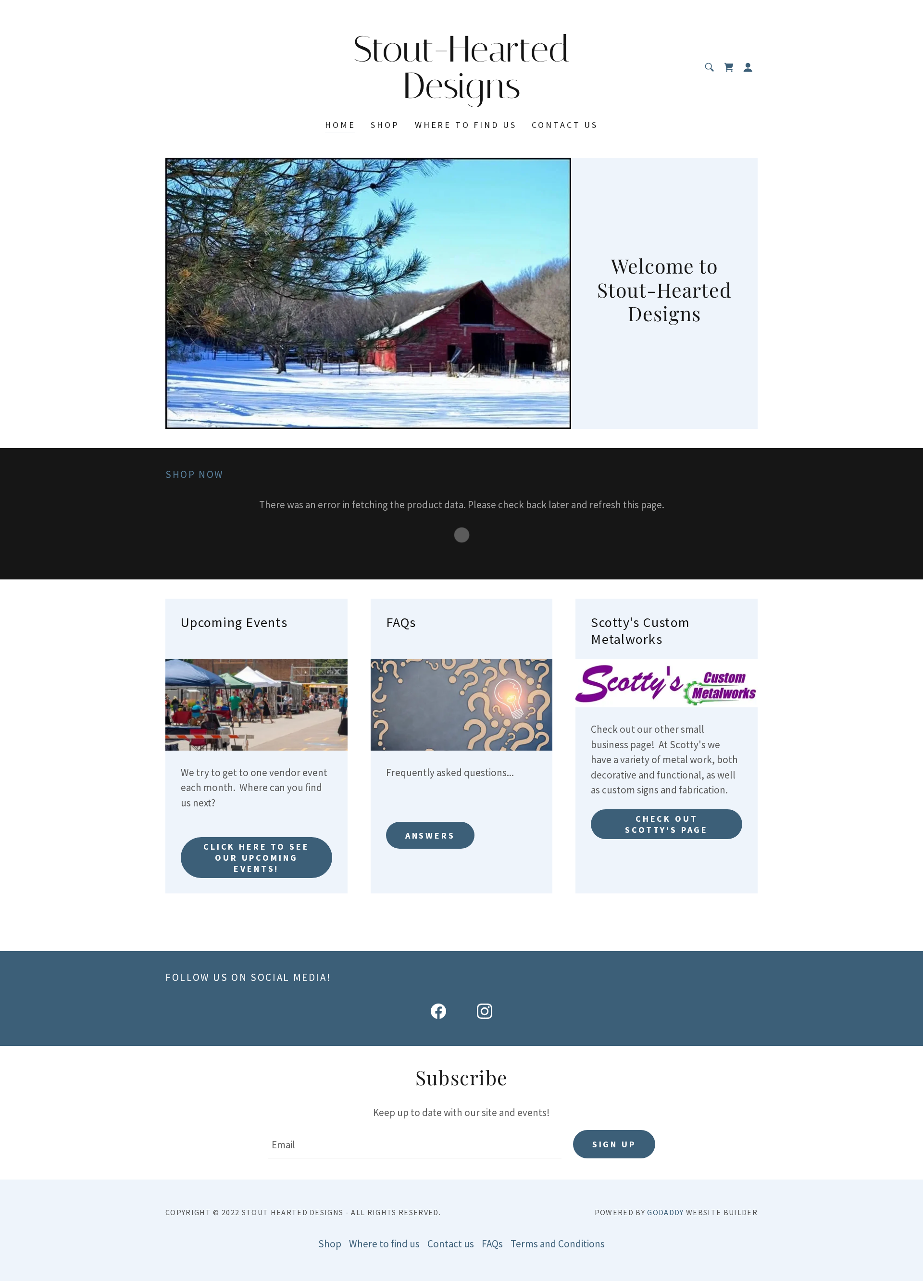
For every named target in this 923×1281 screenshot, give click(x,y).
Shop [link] (385, 124)
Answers (430, 835)
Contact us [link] (565, 124)
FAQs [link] (492, 1243)
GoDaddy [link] (665, 1212)
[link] (461, 94)
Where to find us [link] (466, 124)
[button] (748, 67)
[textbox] (414, 1144)
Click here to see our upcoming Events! (256, 857)
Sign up (614, 1144)
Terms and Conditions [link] (558, 1243)
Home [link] (340, 124)
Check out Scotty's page (666, 824)
